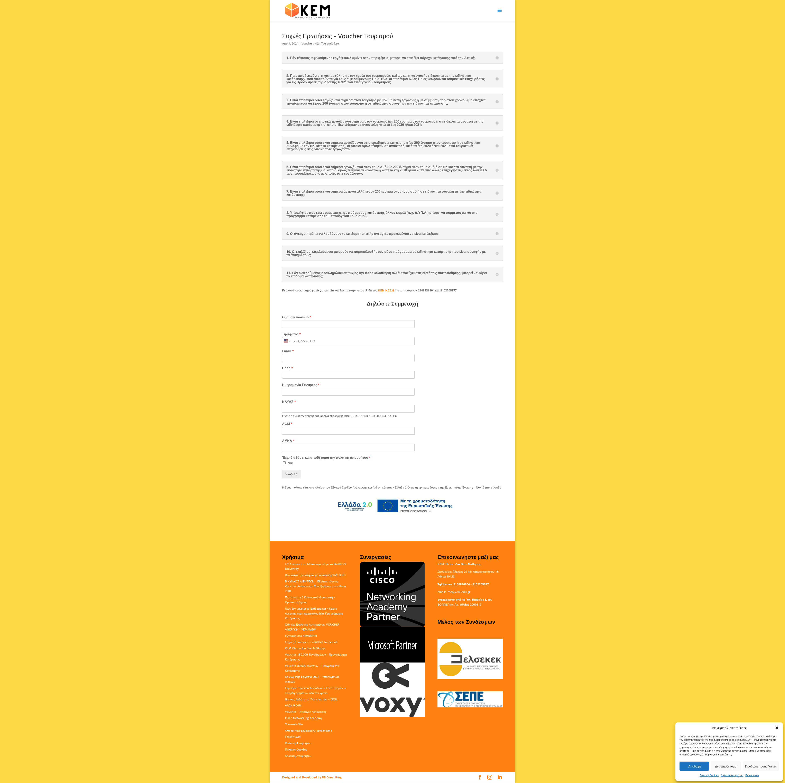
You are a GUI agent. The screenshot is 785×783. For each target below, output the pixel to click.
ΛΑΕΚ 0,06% (293, 705)
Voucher (307, 43)
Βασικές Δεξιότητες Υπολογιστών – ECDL (311, 699)
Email (288, 351)
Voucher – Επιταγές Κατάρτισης (305, 712)
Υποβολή (291, 474)
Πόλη (287, 368)
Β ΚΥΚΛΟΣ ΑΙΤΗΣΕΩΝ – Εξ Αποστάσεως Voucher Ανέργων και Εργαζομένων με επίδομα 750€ (315, 586)
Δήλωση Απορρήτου (732, 775)
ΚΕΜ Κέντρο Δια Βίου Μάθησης (305, 648)
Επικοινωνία (752, 775)
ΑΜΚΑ (288, 441)
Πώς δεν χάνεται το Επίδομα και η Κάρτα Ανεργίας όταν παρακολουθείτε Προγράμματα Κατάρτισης (314, 613)
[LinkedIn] (499, 777)
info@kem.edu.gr (458, 592)
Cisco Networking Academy (303, 718)
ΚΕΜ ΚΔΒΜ (386, 290)
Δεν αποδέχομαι (726, 766)
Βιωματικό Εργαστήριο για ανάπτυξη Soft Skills (315, 575)
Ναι (290, 463)
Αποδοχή (694, 766)
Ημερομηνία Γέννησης (301, 385)
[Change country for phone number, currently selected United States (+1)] (286, 341)
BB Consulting (332, 777)
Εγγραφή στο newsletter (301, 636)
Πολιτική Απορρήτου (298, 743)
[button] (777, 728)
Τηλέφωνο (291, 334)
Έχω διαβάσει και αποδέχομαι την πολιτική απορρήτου (326, 457)
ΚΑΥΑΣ (289, 402)
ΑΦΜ (287, 424)
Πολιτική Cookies (709, 775)
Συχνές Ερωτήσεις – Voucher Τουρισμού (311, 642)
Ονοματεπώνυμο (296, 317)
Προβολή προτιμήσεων (761, 766)
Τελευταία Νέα (330, 43)
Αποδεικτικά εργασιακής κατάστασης (308, 731)
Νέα (317, 43)
